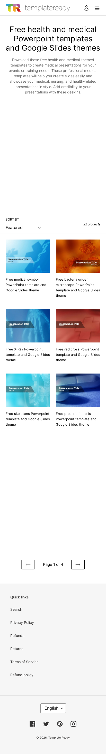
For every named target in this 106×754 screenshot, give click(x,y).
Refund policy (21, 675)
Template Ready (59, 737)
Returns (16, 648)
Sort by (12, 219)
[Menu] (97, 7)
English (51, 708)
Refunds (17, 635)
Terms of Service (24, 662)
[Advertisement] (53, 153)
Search (16, 609)
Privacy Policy (22, 622)
